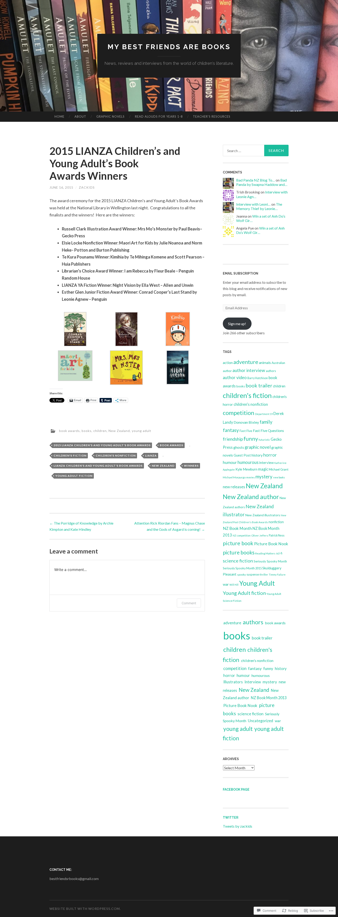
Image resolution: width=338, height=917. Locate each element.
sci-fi (279, 553)
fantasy (231, 430)
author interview (248, 370)
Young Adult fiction (73, 475)
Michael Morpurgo (234, 477)
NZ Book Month (237, 528)
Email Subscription (240, 273)
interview (266, 462)
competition (238, 412)
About (80, 116)
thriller (264, 574)
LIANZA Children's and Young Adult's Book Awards (98, 465)
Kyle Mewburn (246, 469)
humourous (248, 462)
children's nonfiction (116, 455)
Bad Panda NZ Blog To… (255, 180)
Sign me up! (237, 323)
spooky (241, 574)
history (257, 455)
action (228, 362)
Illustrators (233, 681)
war (226, 584)
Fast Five (246, 431)
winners (191, 465)
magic (263, 469)
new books (279, 477)
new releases (234, 486)
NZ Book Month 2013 (268, 698)
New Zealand (119, 431)
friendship (233, 439)
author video (235, 377)
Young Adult (257, 583)
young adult (141, 431)
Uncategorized (260, 720)
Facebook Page (236, 789)
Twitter (230, 817)
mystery (263, 476)
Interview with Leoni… (253, 204)
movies (250, 477)
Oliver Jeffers (259, 535)
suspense (252, 574)
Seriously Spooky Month (270, 561)
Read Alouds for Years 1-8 (159, 116)
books (87, 431)
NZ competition (242, 535)
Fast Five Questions (268, 430)
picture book (238, 543)
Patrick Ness (276, 535)
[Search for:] (256, 150)
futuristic (264, 439)
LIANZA (151, 455)
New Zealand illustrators (262, 515)
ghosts (238, 447)
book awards (69, 431)
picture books (239, 552)
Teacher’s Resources (211, 116)
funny (250, 438)
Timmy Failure (277, 574)
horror (270, 454)
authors (271, 371)
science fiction (238, 560)
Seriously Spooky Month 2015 (242, 568)
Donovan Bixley (246, 422)
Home (59, 116)
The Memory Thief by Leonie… (259, 206)
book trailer (259, 385)
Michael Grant (279, 469)
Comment (189, 603)
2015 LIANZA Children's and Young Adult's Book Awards (102, 445)
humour (230, 462)
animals (265, 362)
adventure (245, 362)
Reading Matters (265, 553)
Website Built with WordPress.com (84, 909)
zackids (87, 187)
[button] (75, 330)
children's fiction (70, 455)
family (266, 422)
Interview (252, 682)
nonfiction (276, 522)
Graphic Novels (110, 116)
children (100, 431)
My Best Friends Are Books (169, 47)
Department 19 (264, 413)
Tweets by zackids (237, 826)
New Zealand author (251, 496)
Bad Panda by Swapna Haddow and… (261, 182)
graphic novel (258, 447)
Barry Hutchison (257, 378)
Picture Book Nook (271, 543)
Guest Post (242, 455)
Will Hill (233, 584)
